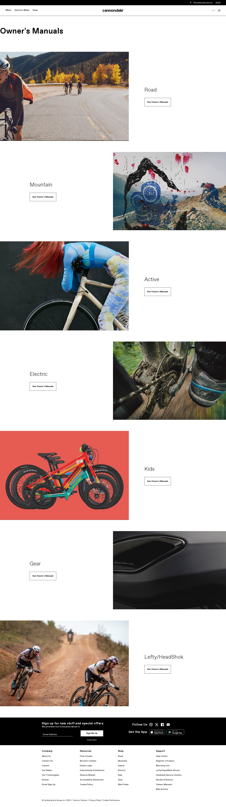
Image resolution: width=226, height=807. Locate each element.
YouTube (168, 724)
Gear (35, 10)
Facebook (162, 724)
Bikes (8, 10)
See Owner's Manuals (157, 102)
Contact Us (47, 761)
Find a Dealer (86, 756)
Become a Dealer (88, 761)
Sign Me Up (91, 733)
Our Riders (47, 770)
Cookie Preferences (111, 800)
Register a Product (165, 761)
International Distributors (92, 770)
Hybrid (121, 765)
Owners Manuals (164, 784)
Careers (45, 765)
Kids (120, 775)
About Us (46, 756)
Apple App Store (157, 732)
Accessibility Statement (92, 779)
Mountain (122, 761)
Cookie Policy (86, 784)
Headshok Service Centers (169, 775)
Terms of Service (80, 800)
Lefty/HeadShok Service (168, 770)
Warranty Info (163, 765)
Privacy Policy (92, 740)
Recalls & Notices (164, 779)
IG (150, 724)
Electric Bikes (22, 10)
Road (120, 756)
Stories (45, 779)
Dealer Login (86, 765)
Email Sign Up (48, 784)
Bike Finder (123, 784)
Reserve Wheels (87, 775)
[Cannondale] (113, 10)
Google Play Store (175, 732)
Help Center (162, 756)
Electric (122, 770)
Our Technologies (50, 775)
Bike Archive (162, 789)
